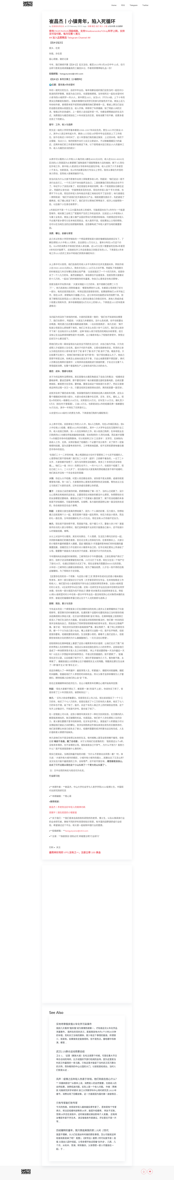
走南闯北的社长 (58, 26)
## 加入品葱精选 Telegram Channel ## (69, 37)
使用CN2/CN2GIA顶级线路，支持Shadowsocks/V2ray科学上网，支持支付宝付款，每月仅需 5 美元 (87, 32)
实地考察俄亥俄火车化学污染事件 (74, 1024)
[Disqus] (87, 904)
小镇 (105, 26)
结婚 (89, 26)
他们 (97, 26)
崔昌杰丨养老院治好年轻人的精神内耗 (67, 807)
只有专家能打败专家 (67, 1102)
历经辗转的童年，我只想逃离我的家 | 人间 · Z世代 (82, 1130)
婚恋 (93, 26)
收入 (101, 26)
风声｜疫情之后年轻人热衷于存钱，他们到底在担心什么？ (87, 1079)
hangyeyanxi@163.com (76, 830)
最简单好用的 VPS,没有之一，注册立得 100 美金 (75, 852)
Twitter (145, 5)
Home (113, 5)
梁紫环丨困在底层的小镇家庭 (63, 812)
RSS (123, 5)
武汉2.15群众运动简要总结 (70, 1051)
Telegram (134, 5)
